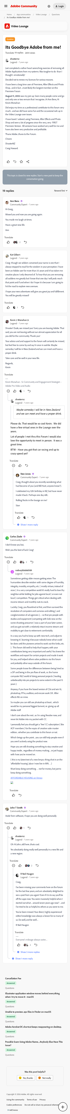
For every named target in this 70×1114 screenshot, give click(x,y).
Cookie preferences (14, 1105)
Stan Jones (26, 473)
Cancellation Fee (13, 978)
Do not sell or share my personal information (43, 1105)
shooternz (14, 58)
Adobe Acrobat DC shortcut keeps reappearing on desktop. (33, 1026)
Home (9, 14)
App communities (24, 14)
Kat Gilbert (15, 254)
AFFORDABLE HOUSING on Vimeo (26, 777)
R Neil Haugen (27, 873)
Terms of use (32, 1099)
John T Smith (16, 807)
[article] (35, 222)
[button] (6, 7)
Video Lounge (41, 14)
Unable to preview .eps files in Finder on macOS (28, 1011)
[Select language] (49, 6)
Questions (56, 14)
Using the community (15, 1099)
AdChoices (13, 1110)
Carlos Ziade (16, 536)
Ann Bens (14, 201)
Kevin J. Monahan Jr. (19, 320)
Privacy (43, 1099)
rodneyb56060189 (23, 570)
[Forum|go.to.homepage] (23, 6)
